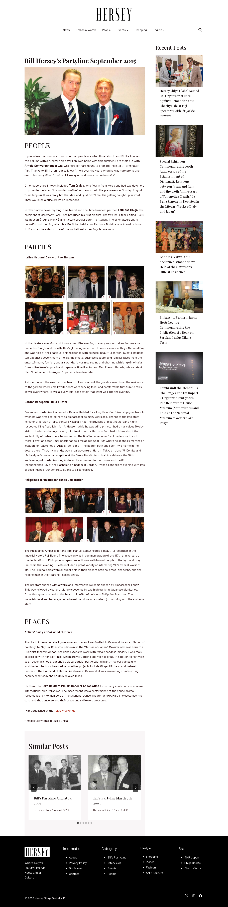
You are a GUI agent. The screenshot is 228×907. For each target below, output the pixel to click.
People (106, 30)
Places (150, 862)
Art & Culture (154, 872)
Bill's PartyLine (116, 857)
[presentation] (55, 772)
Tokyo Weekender (65, 710)
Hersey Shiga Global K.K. (50, 898)
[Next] (135, 788)
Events (112, 868)
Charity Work (192, 868)
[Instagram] (194, 896)
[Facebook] (200, 896)
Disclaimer (75, 868)
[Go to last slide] (34, 788)
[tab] (78, 823)
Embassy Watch (86, 30)
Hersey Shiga (44, 809)
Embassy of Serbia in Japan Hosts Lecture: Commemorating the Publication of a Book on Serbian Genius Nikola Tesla (178, 329)
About (73, 857)
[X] (187, 896)
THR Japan (191, 857)
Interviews (114, 863)
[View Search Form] (200, 30)
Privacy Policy (78, 863)
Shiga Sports (192, 863)
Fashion (151, 867)
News (66, 30)
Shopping (141, 30)
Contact (74, 873)
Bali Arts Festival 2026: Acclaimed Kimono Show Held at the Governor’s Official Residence (177, 264)
